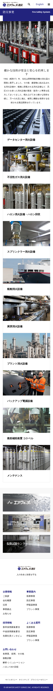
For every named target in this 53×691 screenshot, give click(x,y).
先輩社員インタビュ (12, 636)
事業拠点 (7, 609)
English (40, 4)
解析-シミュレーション (14, 662)
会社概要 (7, 600)
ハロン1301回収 (11, 667)
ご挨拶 (6, 596)
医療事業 (31, 596)
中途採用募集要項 (11, 631)
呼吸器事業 (32, 605)
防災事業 (31, 600)
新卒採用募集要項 (11, 627)
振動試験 (7, 658)
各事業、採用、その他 (13, 654)
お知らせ (7, 613)
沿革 (5, 605)
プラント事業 (33, 609)
